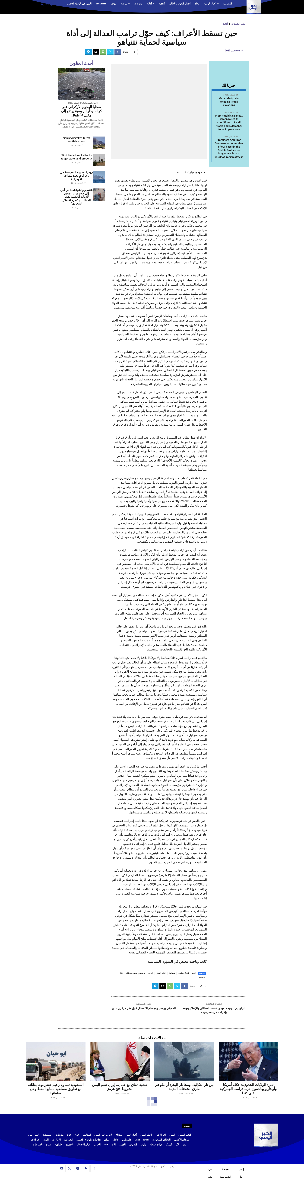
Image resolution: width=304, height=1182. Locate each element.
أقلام (225, 24)
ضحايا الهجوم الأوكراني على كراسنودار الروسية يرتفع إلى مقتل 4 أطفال (81, 111)
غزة (121, 973)
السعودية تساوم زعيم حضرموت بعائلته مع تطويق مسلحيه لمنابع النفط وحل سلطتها (56, 1089)
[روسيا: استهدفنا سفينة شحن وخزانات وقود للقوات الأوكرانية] (99, 177)
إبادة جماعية (183, 973)
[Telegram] (88, 52)
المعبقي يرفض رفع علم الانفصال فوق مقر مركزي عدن (144, 1008)
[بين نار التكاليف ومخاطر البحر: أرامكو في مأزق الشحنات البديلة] (184, 1061)
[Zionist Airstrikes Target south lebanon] (99, 143)
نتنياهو (202, 977)
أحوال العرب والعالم (89, 103)
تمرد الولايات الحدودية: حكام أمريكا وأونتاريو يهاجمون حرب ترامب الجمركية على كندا (248, 1089)
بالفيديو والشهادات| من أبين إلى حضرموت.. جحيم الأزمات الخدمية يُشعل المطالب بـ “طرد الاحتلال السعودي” (76, 197)
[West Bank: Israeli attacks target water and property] (99, 160)
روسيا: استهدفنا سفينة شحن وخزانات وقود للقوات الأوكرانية (76, 176)
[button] (45, 4)
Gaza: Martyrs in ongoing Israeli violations (229, 102)
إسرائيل (172, 973)
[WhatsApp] (103, 52)
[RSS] (86, 1168)
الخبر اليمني (160, 973)
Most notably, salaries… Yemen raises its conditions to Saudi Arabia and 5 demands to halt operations (229, 122)
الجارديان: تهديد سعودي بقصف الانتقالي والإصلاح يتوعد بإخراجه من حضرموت (214, 1010)
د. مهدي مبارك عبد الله (135, 973)
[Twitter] (110, 52)
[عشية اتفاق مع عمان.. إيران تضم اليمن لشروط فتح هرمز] (120, 1061)
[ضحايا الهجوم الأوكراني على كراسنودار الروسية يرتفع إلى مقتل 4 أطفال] (81, 84)
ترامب (150, 973)
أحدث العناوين (238, 24)
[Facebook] (117, 52)
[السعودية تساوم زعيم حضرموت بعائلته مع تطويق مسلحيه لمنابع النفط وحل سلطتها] (56, 1061)
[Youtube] (62, 1168)
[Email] (96, 52)
